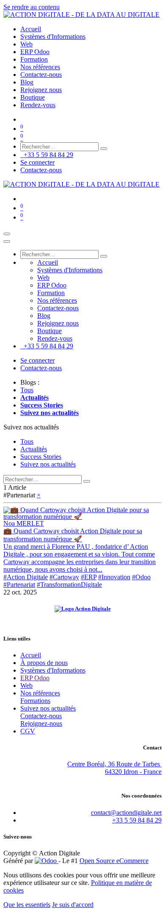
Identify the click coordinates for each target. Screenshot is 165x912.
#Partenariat (19, 584)
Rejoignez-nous (41, 723)
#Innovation (114, 577)
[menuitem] (30, 29)
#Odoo (141, 577)
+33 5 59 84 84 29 (46, 154)
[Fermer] (6, 241)
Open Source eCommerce (114, 860)
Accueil (30, 655)
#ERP (88, 577)
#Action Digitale (25, 577)
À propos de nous (44, 662)
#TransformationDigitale (69, 584)
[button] (31, 427)
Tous (26, 390)
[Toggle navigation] (6, 234)
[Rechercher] (103, 148)
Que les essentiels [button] (26, 904)
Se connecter (37, 162)
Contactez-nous (41, 170)
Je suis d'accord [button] (73, 904)
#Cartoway (64, 577)
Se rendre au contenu (31, 7)
